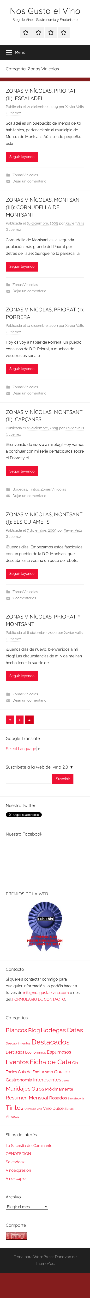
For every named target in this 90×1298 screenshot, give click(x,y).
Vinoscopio (16, 1178)
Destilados (15, 1052)
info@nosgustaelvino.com (46, 992)
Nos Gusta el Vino (45, 10)
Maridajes (18, 1089)
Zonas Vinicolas (25, 175)
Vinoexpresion (18, 1170)
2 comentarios (24, 598)
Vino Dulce (53, 1108)
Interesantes (47, 1080)
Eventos (17, 1062)
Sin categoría (76, 1098)
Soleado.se (15, 1162)
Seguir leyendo (22, 157)
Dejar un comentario (29, 181)
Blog (34, 1030)
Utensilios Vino (33, 1108)
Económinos (35, 1052)
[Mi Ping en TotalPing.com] (16, 1238)
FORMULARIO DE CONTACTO (38, 999)
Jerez (65, 1080)
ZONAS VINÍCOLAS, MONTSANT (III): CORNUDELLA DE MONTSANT (44, 207)
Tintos (34, 489)
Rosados (58, 1097)
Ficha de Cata (50, 1062)
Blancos (16, 1030)
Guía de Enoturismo (35, 1072)
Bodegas (19, 489)
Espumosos (59, 1052)
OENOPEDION (18, 1154)
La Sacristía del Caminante (29, 1145)
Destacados (50, 1042)
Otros (37, 1089)
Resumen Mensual (27, 1098)
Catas (75, 1030)
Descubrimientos (18, 1043)
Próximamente (59, 1089)
